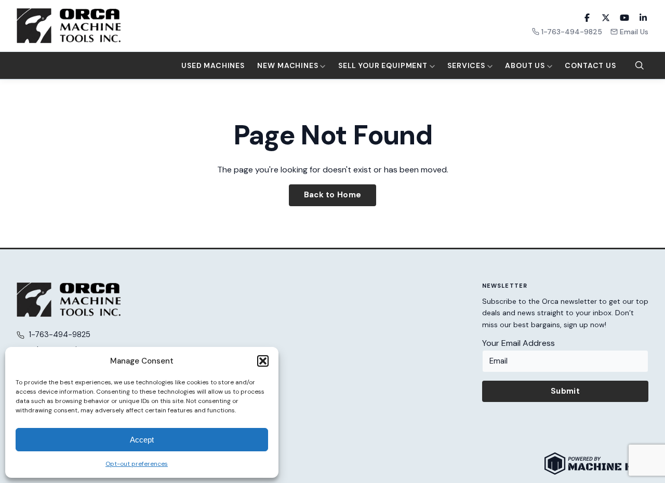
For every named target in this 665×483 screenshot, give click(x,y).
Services (467, 65)
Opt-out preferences (136, 464)
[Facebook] (587, 18)
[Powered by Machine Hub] (596, 463)
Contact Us (590, 65)
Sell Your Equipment (384, 65)
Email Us (634, 31)
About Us (526, 65)
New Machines (288, 65)
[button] (263, 361)
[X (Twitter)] (606, 18)
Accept (142, 439)
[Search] (639, 65)
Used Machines (213, 65)
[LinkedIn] (643, 18)
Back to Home (333, 195)
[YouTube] (624, 18)
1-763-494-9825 (571, 31)
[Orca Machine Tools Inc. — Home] (69, 25)
